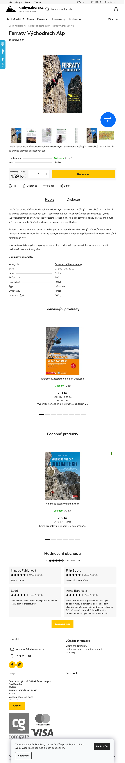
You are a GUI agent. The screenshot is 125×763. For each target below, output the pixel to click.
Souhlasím (102, 746)
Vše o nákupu (15, 2)
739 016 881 (23, 656)
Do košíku (83, 174)
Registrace (110, 2)
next (114, 369)
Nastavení (23, 755)
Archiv (17, 705)
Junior (20, 39)
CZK (79, 2)
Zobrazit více (62, 624)
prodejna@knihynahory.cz (30, 649)
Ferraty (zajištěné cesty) (68, 264)
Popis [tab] (49, 199)
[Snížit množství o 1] (31, 174)
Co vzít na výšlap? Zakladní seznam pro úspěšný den (30, 683)
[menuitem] (15, 19)
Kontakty (70, 652)
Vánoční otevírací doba (21, 697)
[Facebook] (12, 664)
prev (11, 369)
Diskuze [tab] (73, 199)
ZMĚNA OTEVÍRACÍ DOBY (23, 690)
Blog (27, 2)
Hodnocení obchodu (62, 553)
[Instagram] (19, 664)
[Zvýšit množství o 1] (46, 174)
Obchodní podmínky (76, 645)
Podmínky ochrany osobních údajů (84, 649)
